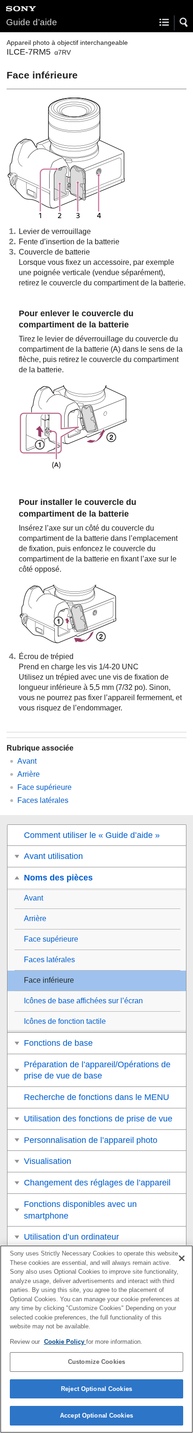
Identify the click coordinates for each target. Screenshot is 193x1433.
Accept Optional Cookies (96, 1415)
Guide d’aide (31, 22)
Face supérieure (44, 787)
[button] (184, 22)
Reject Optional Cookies (96, 1388)
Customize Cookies (96, 1361)
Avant (27, 761)
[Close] (181, 1258)
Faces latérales (42, 800)
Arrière (28, 774)
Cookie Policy (65, 1341)
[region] (96, 1339)
